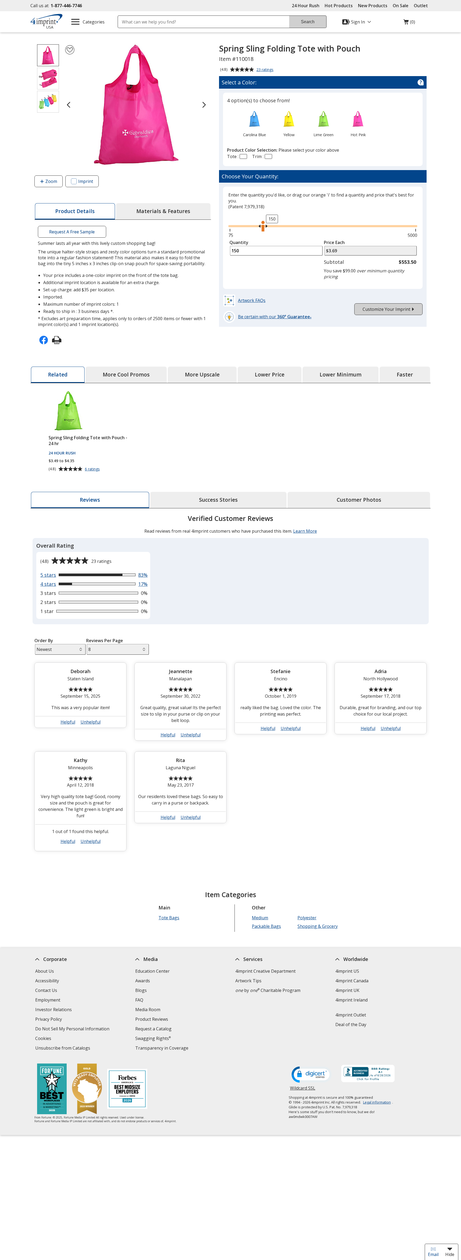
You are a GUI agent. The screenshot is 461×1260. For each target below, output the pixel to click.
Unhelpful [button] (91, 722)
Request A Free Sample (72, 232)
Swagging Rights (153, 1038)
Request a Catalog (153, 1029)
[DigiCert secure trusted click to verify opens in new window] (311, 1075)
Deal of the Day (350, 1024)
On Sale (400, 6)
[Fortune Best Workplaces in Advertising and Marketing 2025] (51, 1089)
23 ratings (265, 69)
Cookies (44, 1039)
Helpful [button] (68, 722)
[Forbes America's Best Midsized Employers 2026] (127, 1089)
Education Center (152, 971)
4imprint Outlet (350, 1015)
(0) (409, 23)
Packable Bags (266, 926)
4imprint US (347, 971)
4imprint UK (347, 990)
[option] (254, 123)
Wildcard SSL (302, 1090)
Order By (43, 640)
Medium (260, 918)
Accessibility (47, 981)
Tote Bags (168, 918)
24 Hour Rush (305, 6)
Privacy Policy (49, 1019)
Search (308, 21)
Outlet (422, 6)
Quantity (238, 242)
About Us (44, 971)
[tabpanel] (230, 685)
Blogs (141, 990)
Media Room (147, 1009)
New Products (372, 6)
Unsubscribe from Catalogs (63, 1048)
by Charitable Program (267, 990)
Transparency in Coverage (162, 1048)
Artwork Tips (248, 981)
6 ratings (93, 469)
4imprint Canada (351, 981)
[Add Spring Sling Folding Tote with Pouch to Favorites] (69, 50)
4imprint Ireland (351, 1000)
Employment (47, 1000)
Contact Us (46, 990)
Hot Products (339, 6)
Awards (142, 981)
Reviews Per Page (104, 640)
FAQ (139, 1000)
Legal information (377, 1102)
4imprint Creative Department (265, 971)
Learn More (305, 531)
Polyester (306, 918)
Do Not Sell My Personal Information (73, 1029)
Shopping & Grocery (317, 926)
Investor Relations (54, 1010)
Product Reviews (151, 1019)
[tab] (75, 211)
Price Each (334, 242)
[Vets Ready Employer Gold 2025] (87, 1089)
